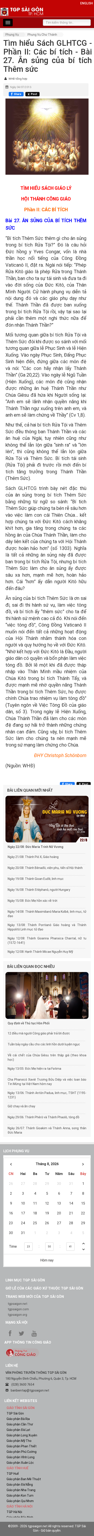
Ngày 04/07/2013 (20, 87)
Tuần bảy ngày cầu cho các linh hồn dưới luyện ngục (44, 1044)
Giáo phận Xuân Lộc (20, 1462)
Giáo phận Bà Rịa (18, 1419)
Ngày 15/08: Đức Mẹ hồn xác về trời (32, 900)
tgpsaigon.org (17, 1314)
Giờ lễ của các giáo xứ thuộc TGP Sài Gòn (44, 1288)
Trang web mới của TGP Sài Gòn (34, 1297)
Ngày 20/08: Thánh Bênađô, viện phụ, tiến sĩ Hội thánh (45, 868)
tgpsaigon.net (17, 1303)
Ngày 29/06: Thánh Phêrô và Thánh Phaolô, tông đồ (43, 1117)
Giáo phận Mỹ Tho (19, 1441)
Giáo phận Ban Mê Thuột (24, 1479)
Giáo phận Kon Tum (20, 1495)
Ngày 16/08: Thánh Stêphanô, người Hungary (39, 889)
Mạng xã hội (16, 1322)
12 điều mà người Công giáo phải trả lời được (39, 1033)
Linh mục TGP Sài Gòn (25, 1280)
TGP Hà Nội (14, 1512)
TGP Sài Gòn (15, 1413)
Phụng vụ (12, 34)
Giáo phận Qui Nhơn (20, 1501)
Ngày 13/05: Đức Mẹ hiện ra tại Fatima (34, 1068)
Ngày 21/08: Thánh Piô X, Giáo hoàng (33, 857)
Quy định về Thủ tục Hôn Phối (28, 1023)
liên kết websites (20, 1401)
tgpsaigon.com (18, 1309)
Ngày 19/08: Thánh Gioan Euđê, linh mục (36, 879)
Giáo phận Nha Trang (21, 1490)
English (86, 3)
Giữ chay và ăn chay (21, 1106)
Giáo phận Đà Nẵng (20, 1484)
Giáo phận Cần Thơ (20, 1424)
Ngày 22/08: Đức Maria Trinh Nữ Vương (35, 847)
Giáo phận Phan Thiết (22, 1446)
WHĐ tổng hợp (18, 78)
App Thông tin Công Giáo (27, 1342)
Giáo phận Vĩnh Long (21, 1457)
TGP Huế (13, 1473)
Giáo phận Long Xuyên (22, 1435)
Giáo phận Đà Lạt (18, 1430)
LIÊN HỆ (11, 1365)
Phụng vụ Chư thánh (42, 34)
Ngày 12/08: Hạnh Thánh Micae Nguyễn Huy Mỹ (40, 951)
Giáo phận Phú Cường (22, 1451)
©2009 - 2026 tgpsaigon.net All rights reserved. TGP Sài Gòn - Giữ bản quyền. (47, 1528)
